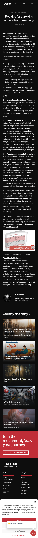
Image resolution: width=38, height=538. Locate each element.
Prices (24, 3)
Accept (19, 520)
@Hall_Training (25, 284)
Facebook (22, 282)
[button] (35, 502)
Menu (32, 3)
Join (16, 3)
